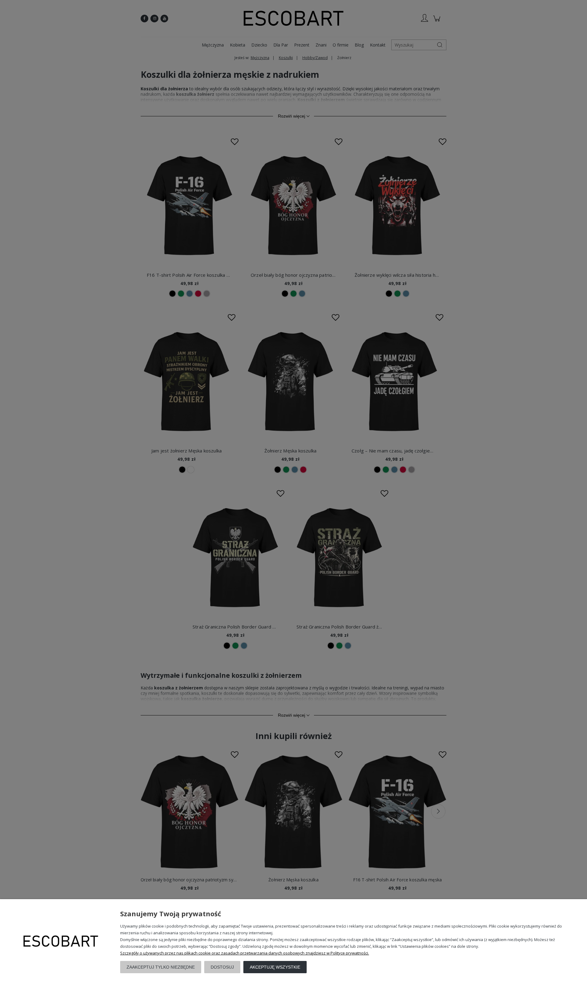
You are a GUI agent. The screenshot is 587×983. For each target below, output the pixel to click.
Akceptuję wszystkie (275, 967)
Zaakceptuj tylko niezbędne (161, 967)
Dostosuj (222, 967)
